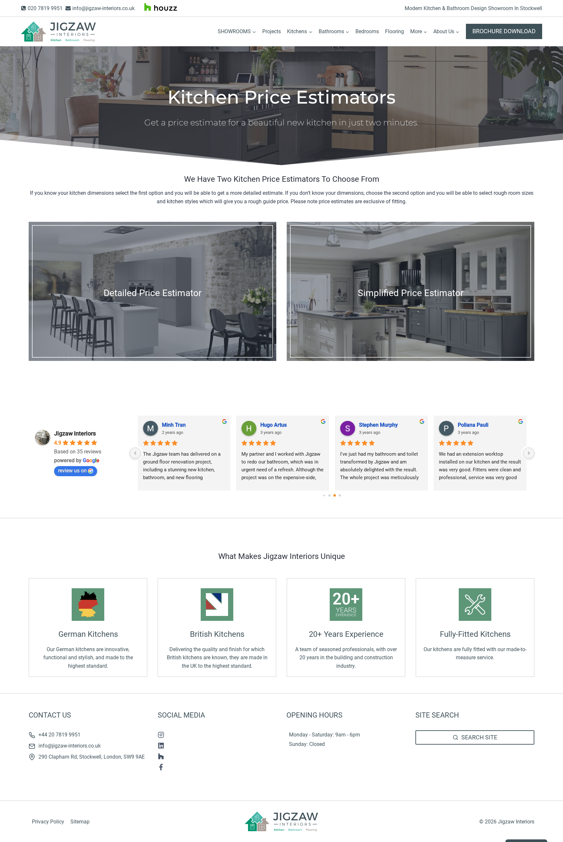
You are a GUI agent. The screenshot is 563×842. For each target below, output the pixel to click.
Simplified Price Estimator (410, 293)
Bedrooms (367, 31)
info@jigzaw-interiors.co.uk (69, 746)
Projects (271, 31)
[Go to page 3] (340, 495)
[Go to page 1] (329, 495)
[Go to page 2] (334, 495)
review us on (72, 470)
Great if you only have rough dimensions (410, 307)
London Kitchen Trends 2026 (448, 775)
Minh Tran (174, 425)
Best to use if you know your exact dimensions (152, 307)
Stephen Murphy (378, 425)
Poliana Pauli (473, 425)
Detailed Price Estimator (152, 293)
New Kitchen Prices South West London (460, 767)
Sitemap (80, 822)
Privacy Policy (48, 822)
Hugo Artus (273, 425)
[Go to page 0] (324, 495)
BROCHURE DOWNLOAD (504, 31)
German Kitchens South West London (458, 758)
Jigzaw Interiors (75, 433)
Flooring (394, 31)
